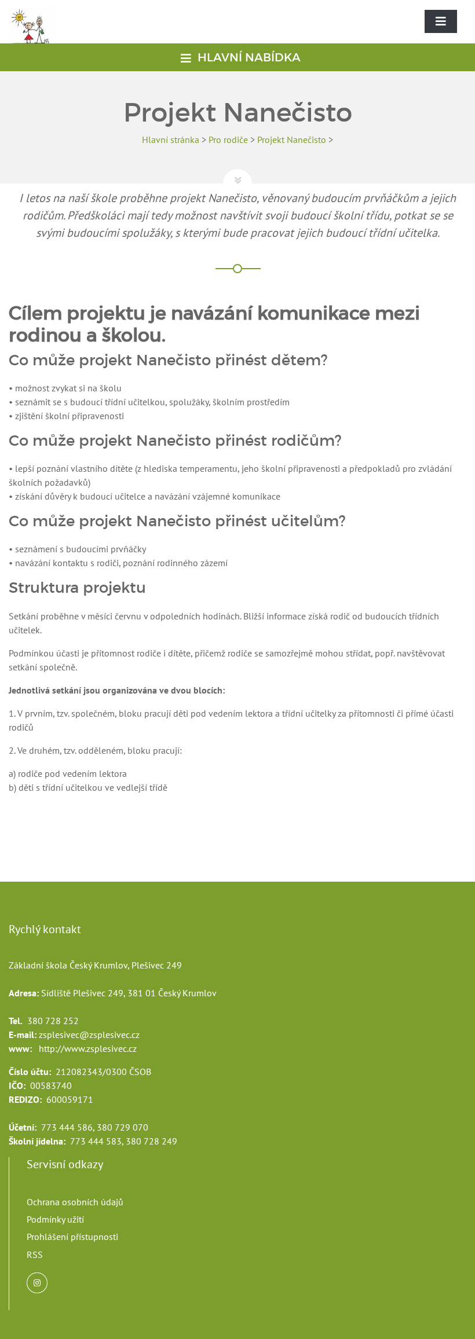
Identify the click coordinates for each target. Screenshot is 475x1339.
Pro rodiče (228, 139)
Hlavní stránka (170, 139)
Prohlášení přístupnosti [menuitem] (72, 1236)
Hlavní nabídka (248, 57)
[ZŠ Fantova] (38, 34)
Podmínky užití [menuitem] (55, 1219)
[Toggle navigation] (441, 21)
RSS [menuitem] (35, 1254)
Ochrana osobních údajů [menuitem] (75, 1202)
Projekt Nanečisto (291, 139)
